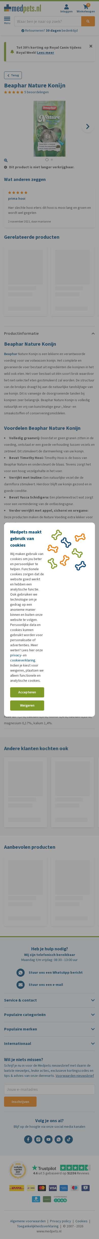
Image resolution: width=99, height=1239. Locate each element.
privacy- (16, 655)
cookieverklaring (22, 660)
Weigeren (27, 705)
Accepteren (27, 692)
